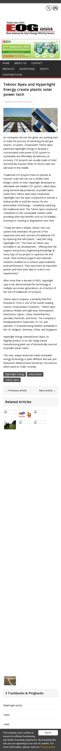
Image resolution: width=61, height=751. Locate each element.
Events (44, 68)
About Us (20, 63)
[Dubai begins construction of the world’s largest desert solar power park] (40, 417)
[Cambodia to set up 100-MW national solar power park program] (25, 672)
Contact (37, 63)
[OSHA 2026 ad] (31, 56)
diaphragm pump (12, 705)
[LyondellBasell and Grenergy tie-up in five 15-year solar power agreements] (10, 683)
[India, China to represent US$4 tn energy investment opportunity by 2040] (40, 672)
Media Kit (9, 68)
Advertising (27, 68)
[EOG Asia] (30, 33)
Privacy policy (47, 747)
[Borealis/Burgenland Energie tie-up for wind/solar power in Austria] (10, 427)
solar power (35, 374)
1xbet (6, 714)
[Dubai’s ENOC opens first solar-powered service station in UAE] (10, 417)
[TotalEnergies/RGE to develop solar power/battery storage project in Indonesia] (25, 417)
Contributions (12, 74)
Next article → (47, 390)
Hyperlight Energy (14, 374)
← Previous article (16, 390)
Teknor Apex (12, 379)
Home (5, 63)
